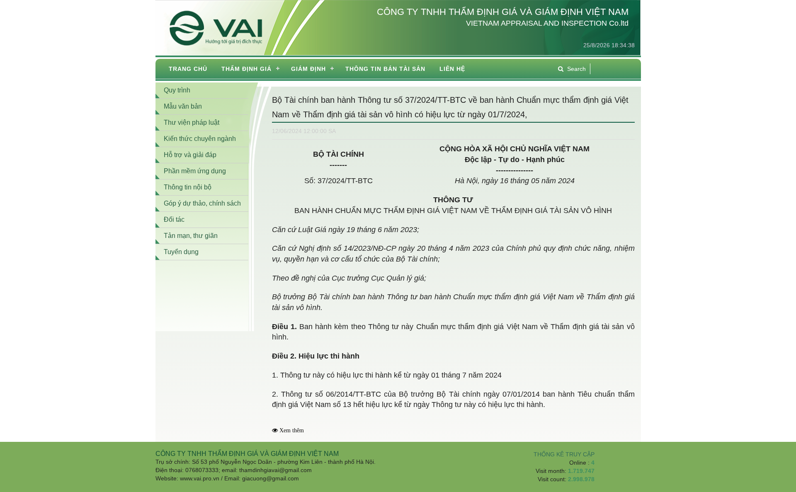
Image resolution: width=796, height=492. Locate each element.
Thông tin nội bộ (187, 187)
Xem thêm (291, 430)
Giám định (308, 68)
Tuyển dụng (181, 251)
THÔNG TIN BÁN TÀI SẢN (385, 68)
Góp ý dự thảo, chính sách (202, 203)
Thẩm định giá (246, 68)
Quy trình (177, 90)
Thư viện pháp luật (191, 122)
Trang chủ (188, 68)
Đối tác (174, 219)
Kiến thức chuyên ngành (200, 138)
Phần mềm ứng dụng (195, 171)
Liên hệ (452, 68)
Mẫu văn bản (183, 106)
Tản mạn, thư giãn (191, 235)
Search (576, 68)
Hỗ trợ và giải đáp (190, 154)
